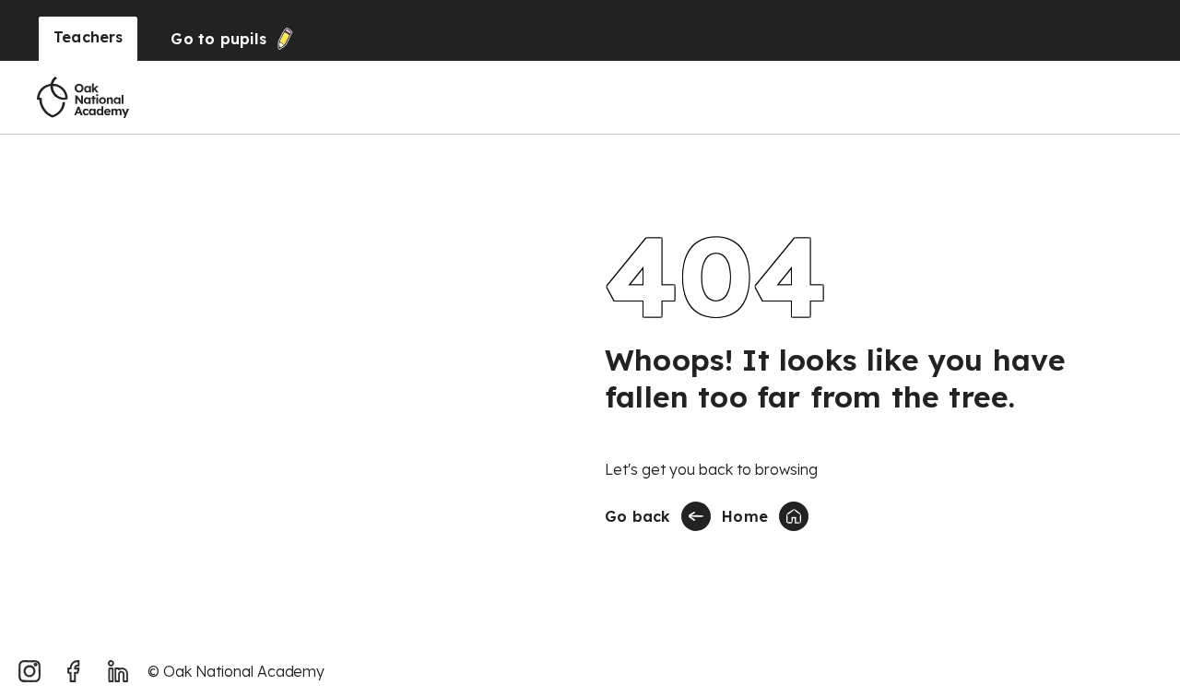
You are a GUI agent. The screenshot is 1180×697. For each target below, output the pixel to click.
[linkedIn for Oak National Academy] (118, 671)
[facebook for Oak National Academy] (73, 671)
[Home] (83, 98)
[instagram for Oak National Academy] (29, 671)
